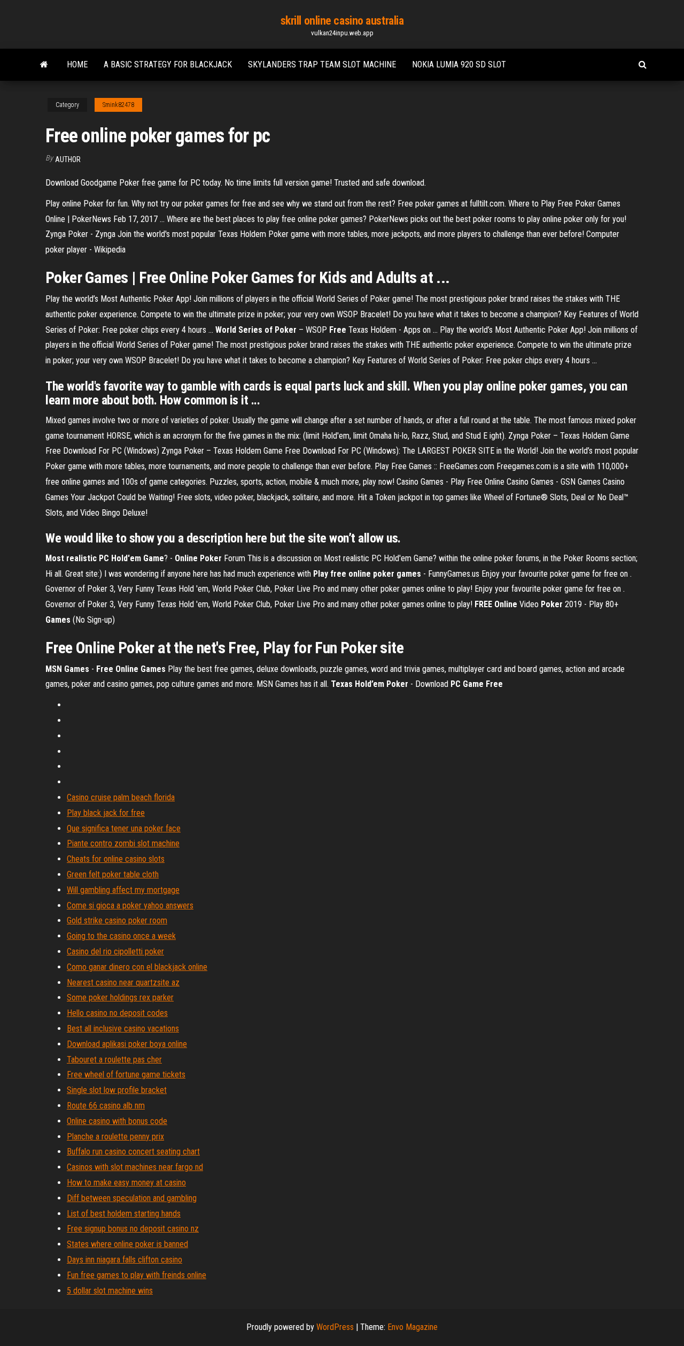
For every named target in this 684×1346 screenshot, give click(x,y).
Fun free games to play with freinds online (136, 1275)
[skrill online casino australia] (44, 65)
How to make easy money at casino (126, 1182)
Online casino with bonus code (117, 1121)
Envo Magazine (412, 1327)
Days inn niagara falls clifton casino (124, 1260)
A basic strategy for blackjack (168, 64)
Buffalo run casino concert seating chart (133, 1151)
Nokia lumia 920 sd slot (459, 64)
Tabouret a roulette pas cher (114, 1059)
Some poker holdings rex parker (120, 997)
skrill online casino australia (342, 20)
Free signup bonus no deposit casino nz (133, 1228)
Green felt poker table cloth (113, 874)
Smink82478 (118, 105)
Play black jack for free (106, 813)
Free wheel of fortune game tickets (126, 1074)
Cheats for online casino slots (116, 859)
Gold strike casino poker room (117, 920)
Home (77, 64)
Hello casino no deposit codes (117, 1013)
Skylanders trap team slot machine (322, 64)
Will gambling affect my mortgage (123, 890)
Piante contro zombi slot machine (123, 843)
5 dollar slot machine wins (110, 1291)
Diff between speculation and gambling (132, 1198)
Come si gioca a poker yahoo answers (130, 905)
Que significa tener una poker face (124, 828)
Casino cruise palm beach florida (121, 797)
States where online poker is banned (127, 1244)
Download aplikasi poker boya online (127, 1044)
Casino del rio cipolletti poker (115, 951)
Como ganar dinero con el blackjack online (137, 967)
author (68, 159)
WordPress (335, 1327)
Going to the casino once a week (121, 936)
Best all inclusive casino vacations (123, 1028)
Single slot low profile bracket (117, 1090)
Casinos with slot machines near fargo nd (135, 1167)
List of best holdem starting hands (124, 1214)
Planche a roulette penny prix (115, 1136)
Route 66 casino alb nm (106, 1105)
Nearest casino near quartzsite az (123, 982)
